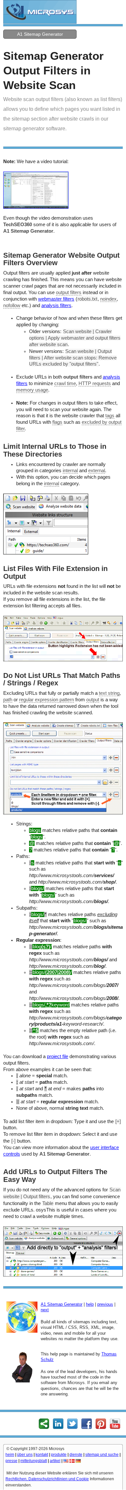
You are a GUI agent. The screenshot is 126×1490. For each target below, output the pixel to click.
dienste (75, 1454)
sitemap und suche (102, 1454)
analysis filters (56, 305)
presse (11, 1460)
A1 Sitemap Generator (40, 34)
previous (105, 1304)
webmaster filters (56, 299)
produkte (59, 1454)
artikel (55, 1460)
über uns (25, 1454)
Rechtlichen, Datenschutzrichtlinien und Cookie (47, 1479)
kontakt (42, 1454)
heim (9, 1454)
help (90, 1304)
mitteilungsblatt (33, 1460)
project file (57, 1056)
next (45, 1309)
